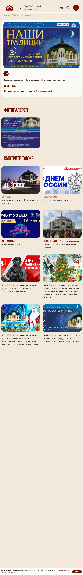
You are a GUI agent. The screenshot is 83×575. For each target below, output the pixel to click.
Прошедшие (26, 15)
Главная (7, 15)
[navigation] (76, 7)
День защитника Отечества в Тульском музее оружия (16, 290)
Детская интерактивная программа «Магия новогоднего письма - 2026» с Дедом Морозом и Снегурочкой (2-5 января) (62, 293)
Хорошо (77, 572)
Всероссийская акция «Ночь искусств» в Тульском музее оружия (62, 340)
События (15, 15)
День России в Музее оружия (58, 200)
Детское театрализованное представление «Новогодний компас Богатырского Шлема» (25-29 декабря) (20, 341)
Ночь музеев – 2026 (11, 244)
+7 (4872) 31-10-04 (31, 6)
